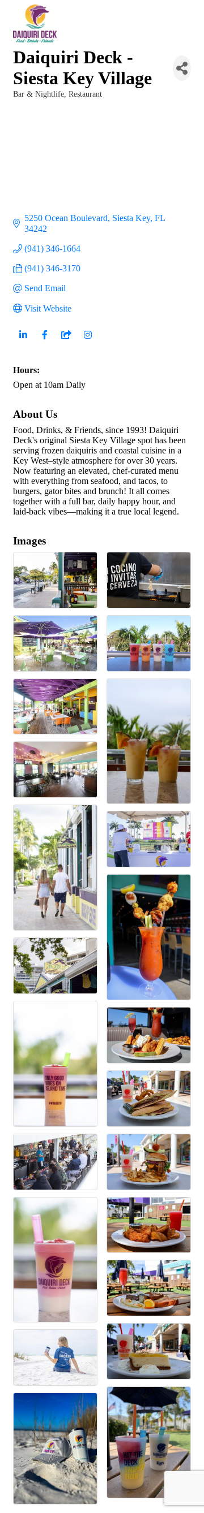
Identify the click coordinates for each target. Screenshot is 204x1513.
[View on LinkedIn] (23, 342)
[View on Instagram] (87, 342)
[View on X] (66, 342)
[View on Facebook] (44, 342)
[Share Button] (182, 68)
